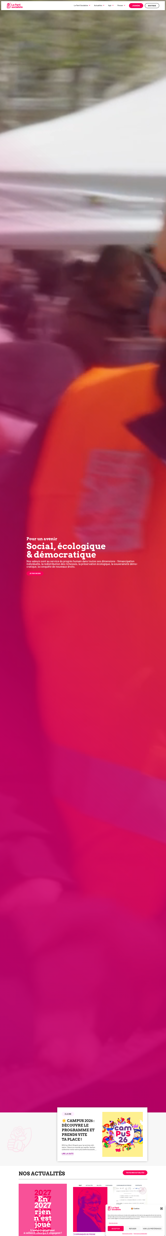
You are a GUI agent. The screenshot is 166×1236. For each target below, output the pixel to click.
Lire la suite (68, 1153)
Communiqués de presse (124, 1185)
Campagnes (108, 1185)
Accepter (116, 1229)
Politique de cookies (127, 1233)
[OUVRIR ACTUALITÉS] (104, 5)
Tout (80, 1185)
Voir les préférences (152, 1229)
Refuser (132, 1229)
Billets (99, 1185)
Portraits (138, 1185)
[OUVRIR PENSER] (124, 5)
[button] (161, 1208)
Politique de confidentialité (140, 1233)
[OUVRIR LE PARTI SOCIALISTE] (89, 5)
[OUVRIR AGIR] (113, 5)
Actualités (89, 1185)
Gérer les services (113, 1223)
